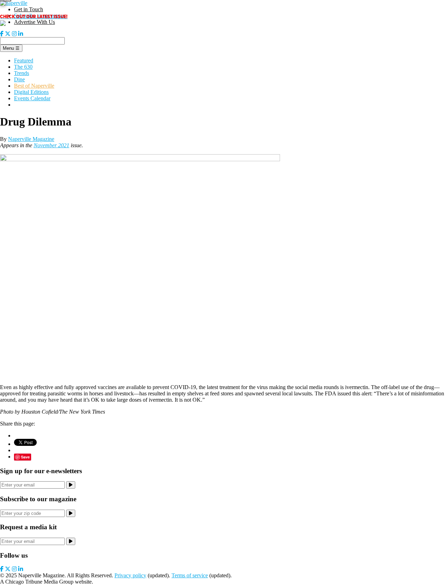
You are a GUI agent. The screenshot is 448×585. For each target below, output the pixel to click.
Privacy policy (130, 575)
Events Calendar (32, 98)
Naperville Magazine (31, 139)
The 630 (23, 67)
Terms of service (190, 575)
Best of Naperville (34, 86)
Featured (23, 60)
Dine (19, 79)
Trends (21, 73)
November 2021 (51, 145)
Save (25, 457)
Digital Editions (31, 92)
